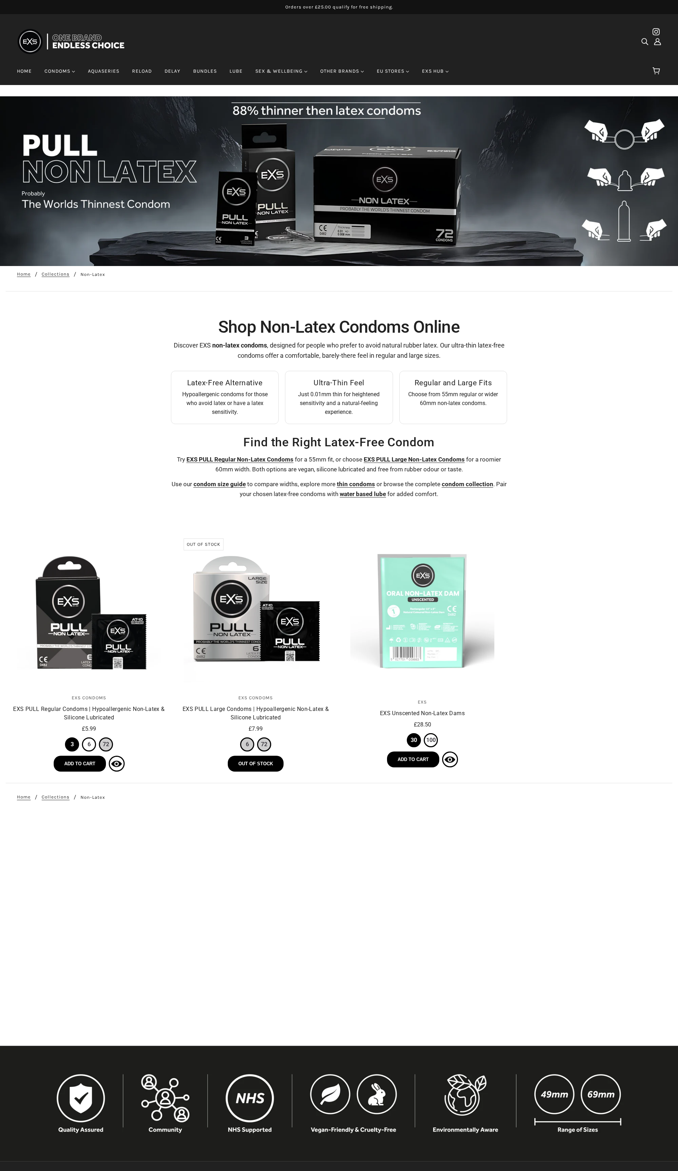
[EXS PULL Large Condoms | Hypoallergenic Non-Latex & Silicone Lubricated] (255, 610)
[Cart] (657, 71)
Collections (56, 274)
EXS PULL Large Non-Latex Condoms (414, 459)
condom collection (467, 484)
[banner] (75, 41)
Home (24, 274)
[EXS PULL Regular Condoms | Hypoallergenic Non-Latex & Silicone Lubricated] (89, 610)
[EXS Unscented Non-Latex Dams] (422, 612)
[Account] (657, 42)
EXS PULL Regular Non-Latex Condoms (239, 459)
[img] (644, 42)
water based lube (363, 493)
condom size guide (220, 484)
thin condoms (356, 484)
